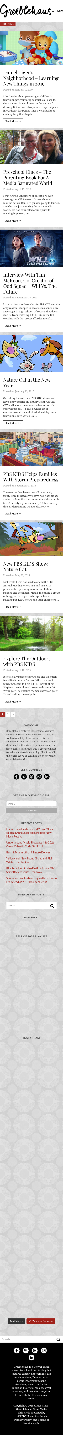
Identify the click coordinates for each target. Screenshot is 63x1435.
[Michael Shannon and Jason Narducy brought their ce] (31, 1149)
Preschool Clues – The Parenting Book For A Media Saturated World (27, 177)
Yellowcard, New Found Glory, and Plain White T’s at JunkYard (29, 860)
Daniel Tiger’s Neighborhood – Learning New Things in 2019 (31, 78)
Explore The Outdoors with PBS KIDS (27, 661)
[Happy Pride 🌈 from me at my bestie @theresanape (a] (31, 1301)
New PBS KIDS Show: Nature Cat (25, 566)
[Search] (52, 905)
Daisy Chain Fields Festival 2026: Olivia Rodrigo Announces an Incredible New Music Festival (29, 832)
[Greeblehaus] (25, 11)
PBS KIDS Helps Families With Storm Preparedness (30, 477)
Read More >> (13, 121)
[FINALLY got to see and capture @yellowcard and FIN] (31, 1240)
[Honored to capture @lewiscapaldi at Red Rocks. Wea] (31, 1271)
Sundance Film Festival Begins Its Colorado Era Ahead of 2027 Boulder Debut (31, 880)
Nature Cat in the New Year (26, 382)
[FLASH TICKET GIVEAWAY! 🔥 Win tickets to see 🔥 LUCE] (31, 1180)
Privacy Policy (23, 1419)
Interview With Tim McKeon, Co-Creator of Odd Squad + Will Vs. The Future (30, 283)
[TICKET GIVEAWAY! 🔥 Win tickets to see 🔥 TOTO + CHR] (31, 1088)
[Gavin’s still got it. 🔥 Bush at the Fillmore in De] (31, 1210)
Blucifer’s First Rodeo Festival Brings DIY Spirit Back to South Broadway (30, 870)
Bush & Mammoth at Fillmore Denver (28, 852)
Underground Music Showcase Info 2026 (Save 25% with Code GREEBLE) (30, 844)
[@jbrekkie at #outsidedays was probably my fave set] (31, 1119)
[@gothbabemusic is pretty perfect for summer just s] (31, 1058)
